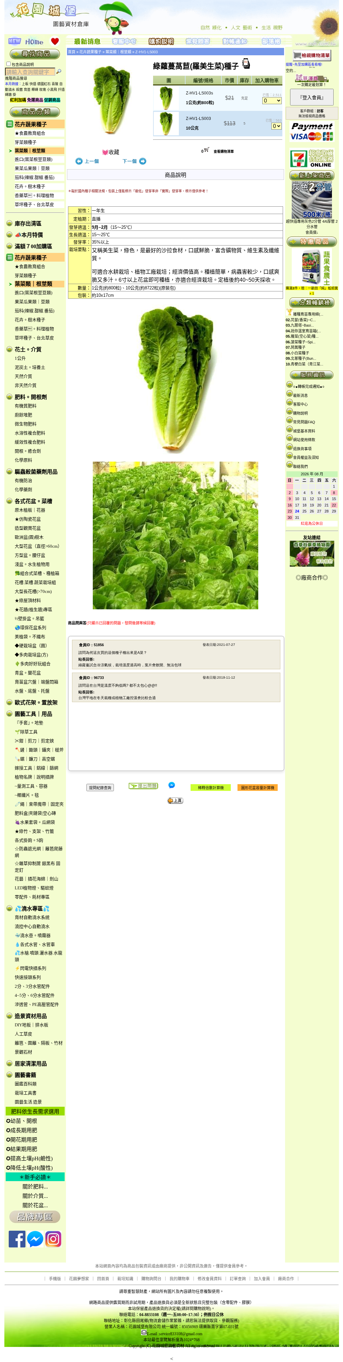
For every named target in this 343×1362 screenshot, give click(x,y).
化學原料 (23, 460)
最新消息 (300, 396)
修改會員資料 (210, 1279)
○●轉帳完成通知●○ (309, 387)
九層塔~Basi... (302, 325)
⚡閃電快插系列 (30, 968)
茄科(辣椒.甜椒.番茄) (34, 177)
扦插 (61, 89)
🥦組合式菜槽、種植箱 (37, 573)
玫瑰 (42, 89)
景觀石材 (23, 1051)
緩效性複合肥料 (30, 442)
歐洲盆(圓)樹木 (29, 537)
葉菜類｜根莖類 (30, 150)
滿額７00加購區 (33, 246)
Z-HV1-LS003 (146, 52)
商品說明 (175, 175)
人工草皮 (23, 1033)
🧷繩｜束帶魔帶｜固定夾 (39, 804)
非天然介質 (26, 385)
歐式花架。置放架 (36, 702)
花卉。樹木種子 (30, 186)
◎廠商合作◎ (312, 578)
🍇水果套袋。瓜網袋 (35, 822)
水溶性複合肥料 (30, 432)
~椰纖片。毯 (27, 795)
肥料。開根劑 (31, 397)
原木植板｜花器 (30, 510)
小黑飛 (52, 89)
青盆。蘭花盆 (28, 672)
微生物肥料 (26, 423)
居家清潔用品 (31, 1064)
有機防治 (23, 480)
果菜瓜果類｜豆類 (32, 168)
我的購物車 (179, 1279)
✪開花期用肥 (21, 1140)
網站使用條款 (304, 440)
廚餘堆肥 (23, 414)
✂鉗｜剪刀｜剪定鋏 (34, 740)
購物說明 (300, 413)
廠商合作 (286, 1279)
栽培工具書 (26, 1092)
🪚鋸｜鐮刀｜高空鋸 (35, 758)
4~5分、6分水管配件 (35, 995)
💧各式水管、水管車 (35, 944)
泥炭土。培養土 (30, 367)
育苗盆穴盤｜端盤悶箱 (36, 681)
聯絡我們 (300, 467)
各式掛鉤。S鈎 (29, 840)
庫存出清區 (28, 223)
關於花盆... (35, 1205)
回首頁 (103, 1279)
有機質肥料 (26, 405)
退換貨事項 (302, 449)
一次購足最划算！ (312, 85)
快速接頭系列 (28, 977)
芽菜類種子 (26, 142)
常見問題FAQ (304, 422)
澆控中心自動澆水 (32, 926)
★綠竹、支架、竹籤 (34, 831)
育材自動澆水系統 (32, 917)
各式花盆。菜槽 (33, 501)
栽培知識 (125, 1279)
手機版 (55, 1279)
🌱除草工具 (26, 731)
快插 (32, 84)
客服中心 (300, 404)
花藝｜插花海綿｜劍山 (36, 878)
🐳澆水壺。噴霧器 (33, 935)
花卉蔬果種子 (31, 124)
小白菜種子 (300, 353)
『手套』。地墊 (29, 722)
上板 (25, 84)
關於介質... (35, 1196)
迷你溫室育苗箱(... (306, 331)
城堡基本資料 (304, 431)
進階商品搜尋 (18, 78)
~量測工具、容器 (31, 786)
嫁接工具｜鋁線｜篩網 (36, 767)
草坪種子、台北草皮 (34, 204)
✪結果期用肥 (21, 1149)
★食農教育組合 (30, 133)
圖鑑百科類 (26, 1083)
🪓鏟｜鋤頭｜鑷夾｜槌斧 (39, 749)
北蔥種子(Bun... (303, 358)
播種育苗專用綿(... (308, 314)
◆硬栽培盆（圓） (32, 645)
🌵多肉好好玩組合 (33, 663)
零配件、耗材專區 (32, 896)
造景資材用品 (31, 1016)
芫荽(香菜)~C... (303, 320)
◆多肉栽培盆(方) (31, 654)
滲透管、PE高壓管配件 (37, 1004)
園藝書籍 (25, 1075)
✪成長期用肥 (21, 1130)
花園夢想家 (79, 1279)
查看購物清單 (224, 151)
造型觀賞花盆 (28, 528)
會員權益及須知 (306, 458)
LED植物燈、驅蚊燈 (34, 887)
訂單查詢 (238, 1279)
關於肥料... (35, 1186)
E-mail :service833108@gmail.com (174, 1334)
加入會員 (262, 1279)
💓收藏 (110, 152)
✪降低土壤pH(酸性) (29, 1168)
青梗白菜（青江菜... (307, 364)
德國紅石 (44, 84)
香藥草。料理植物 (34, 195)
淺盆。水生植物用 (32, 564)
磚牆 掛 (10, 94)
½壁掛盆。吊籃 (29, 618)
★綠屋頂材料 (28, 600)
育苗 (27, 89)
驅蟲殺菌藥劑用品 (36, 472)
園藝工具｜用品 (33, 714)
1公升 (20, 358)
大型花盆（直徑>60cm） (38, 546)
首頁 (71, 52)
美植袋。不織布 (30, 636)
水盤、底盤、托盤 (32, 690)
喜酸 (55, 84)
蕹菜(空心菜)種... (305, 336)
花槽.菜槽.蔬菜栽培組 (35, 582)
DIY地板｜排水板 (31, 1024)
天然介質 (23, 376)
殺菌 (19, 89)
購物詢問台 (151, 1279)
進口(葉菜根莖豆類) (33, 159)
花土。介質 (28, 349)
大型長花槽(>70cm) (33, 591)
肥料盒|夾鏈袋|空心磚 (35, 813)
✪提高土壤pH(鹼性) (29, 1158)
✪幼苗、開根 (21, 1121)
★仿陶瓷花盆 (28, 519)
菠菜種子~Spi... (303, 342)
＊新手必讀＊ (35, 1177)
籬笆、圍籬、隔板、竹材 (39, 1042)
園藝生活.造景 (28, 1101)
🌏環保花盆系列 (30, 627)
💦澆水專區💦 (32, 908)
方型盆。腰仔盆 (30, 555)
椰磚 (34, 89)
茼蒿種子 (298, 347)
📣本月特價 (29, 235)
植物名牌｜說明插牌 (34, 776)
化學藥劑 (23, 489)
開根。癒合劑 (28, 451)
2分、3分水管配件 (32, 986)
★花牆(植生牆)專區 (33, 609)
